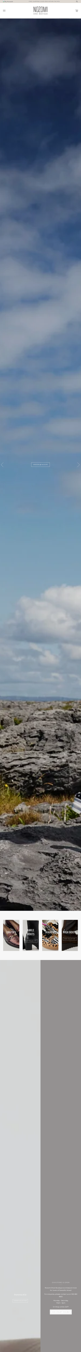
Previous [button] (3, 464)
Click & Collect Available (61, 1312)
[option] (40, 464)
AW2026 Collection (20, 1300)
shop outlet (40, 470)
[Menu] (4, 10)
